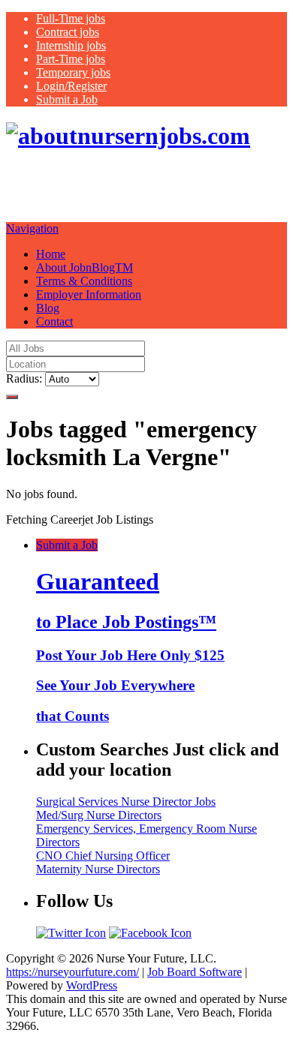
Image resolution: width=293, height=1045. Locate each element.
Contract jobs (67, 32)
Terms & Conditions (84, 281)
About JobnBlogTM (84, 267)
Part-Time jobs (70, 59)
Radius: (24, 378)
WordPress (91, 985)
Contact (54, 321)
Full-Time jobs (70, 18)
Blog (47, 308)
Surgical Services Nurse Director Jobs (126, 801)
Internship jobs (71, 45)
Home (50, 254)
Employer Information (88, 294)
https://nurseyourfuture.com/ (72, 971)
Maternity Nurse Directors (98, 869)
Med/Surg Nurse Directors (99, 815)
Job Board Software (194, 971)
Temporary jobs (73, 72)
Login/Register (71, 86)
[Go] (12, 397)
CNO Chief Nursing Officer (103, 855)
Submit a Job (67, 99)
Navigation (32, 228)
